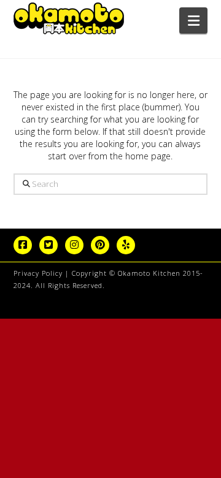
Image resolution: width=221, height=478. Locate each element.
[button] (193, 20)
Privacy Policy (38, 273)
